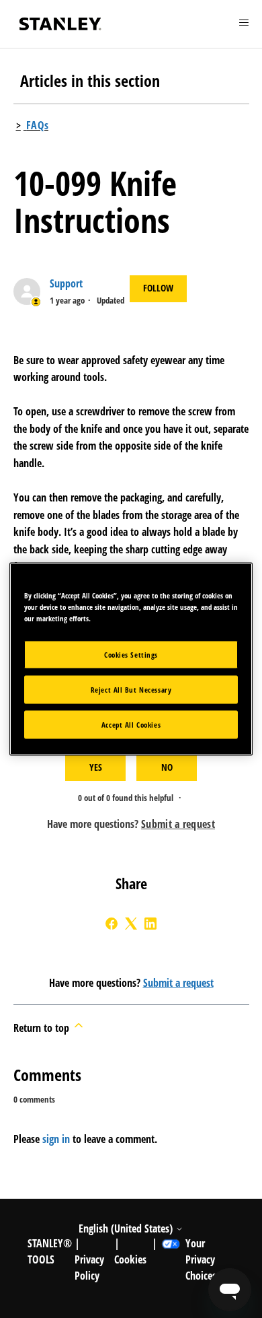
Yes (95, 767)
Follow (158, 287)
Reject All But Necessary (131, 690)
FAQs (37, 125)
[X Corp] (131, 923)
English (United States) (127, 1228)
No (167, 767)
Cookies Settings (131, 655)
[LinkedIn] (150, 923)
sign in (56, 1139)
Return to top (42, 1027)
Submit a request (178, 982)
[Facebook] (111, 923)
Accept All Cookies (131, 725)
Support (66, 283)
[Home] (60, 23)
